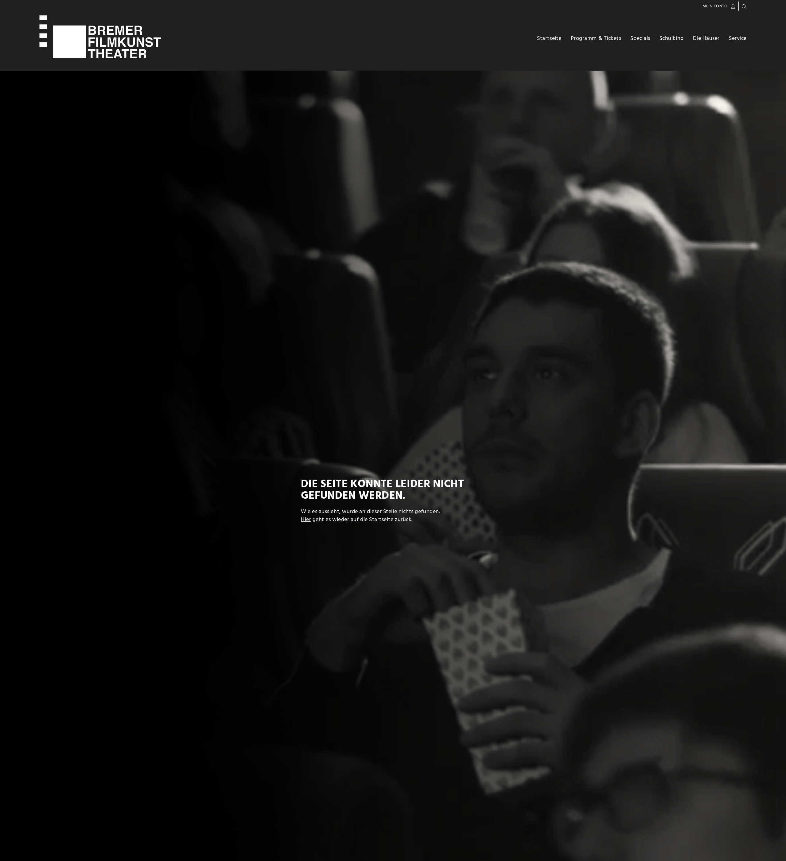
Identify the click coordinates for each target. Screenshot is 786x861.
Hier (306, 519)
